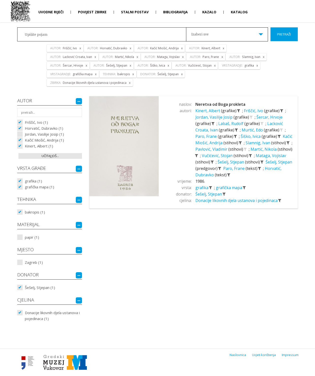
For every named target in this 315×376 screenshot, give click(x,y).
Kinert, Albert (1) (39, 145)
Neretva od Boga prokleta (220, 104)
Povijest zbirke (92, 12)
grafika (202, 187)
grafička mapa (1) (39, 186)
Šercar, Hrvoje (269, 117)
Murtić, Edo (253, 130)
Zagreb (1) (34, 262)
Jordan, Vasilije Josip (214, 117)
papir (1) (32, 237)
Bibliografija (175, 12)
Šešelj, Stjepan (231, 162)
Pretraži (284, 34)
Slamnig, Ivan (258, 142)
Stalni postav (135, 12)
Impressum (290, 355)
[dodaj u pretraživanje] (251, 117)
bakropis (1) (35, 212)
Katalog (239, 12)
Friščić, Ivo (254, 110)
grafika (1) (33, 181)
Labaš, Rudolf (231, 123)
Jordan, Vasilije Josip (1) (44, 134)
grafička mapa (229, 187)
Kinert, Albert (208, 110)
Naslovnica (238, 355)
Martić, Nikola (264, 149)
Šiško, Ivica (251, 136)
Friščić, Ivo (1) (36, 122)
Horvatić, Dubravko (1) (44, 128)
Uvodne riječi (50, 12)
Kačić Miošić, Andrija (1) (44, 140)
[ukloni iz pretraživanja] (238, 110)
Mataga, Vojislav (271, 155)
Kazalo (209, 12)
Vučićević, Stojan (218, 155)
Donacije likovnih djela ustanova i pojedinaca (237, 200)
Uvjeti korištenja (264, 355)
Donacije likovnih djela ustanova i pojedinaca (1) (52, 315)
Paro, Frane (206, 136)
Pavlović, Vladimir (211, 149)
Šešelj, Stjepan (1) (40, 287)
